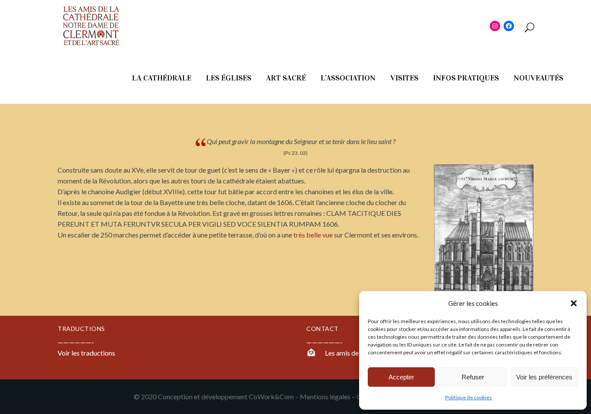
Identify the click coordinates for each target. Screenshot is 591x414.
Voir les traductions (86, 353)
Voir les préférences (544, 377)
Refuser (473, 377)
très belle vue (312, 235)
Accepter (401, 377)
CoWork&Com (271, 396)
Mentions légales (325, 396)
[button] (573, 303)
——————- (324, 342)
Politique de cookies (468, 397)
